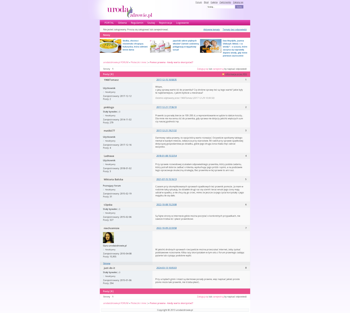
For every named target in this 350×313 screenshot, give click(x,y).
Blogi (206, 2)
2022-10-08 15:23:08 (166, 204)
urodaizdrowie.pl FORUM (116, 62)
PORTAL (109, 22)
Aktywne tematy (211, 29)
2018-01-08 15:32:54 (166, 155)
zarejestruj (218, 68)
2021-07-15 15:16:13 (166, 179)
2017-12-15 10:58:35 (166, 79)
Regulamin (137, 22)
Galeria (214, 2)
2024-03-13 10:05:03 (166, 267)
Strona (106, 263)
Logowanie (182, 22)
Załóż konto (225, 2)
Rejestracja (165, 22)
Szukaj (151, 22)
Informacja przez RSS (236, 74)
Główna (122, 22)
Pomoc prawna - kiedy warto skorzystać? (171, 62)
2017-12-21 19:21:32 (166, 130)
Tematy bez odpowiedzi (235, 29)
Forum (199, 2)
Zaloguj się (238, 2)
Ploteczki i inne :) (139, 62)
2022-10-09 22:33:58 (166, 228)
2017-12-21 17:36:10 (166, 107)
